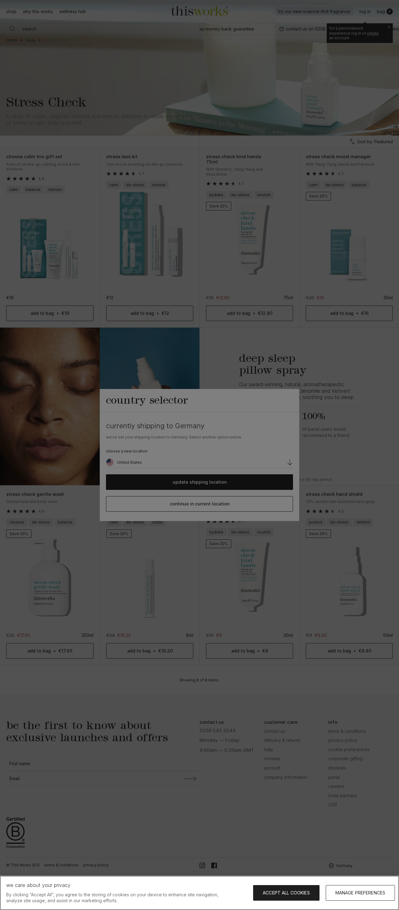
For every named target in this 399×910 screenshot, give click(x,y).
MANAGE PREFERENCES (360, 892)
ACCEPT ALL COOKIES (286, 892)
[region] (199, 893)
